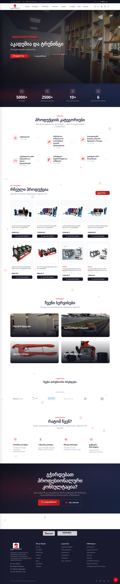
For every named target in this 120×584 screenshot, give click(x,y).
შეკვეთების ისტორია (92, 549)
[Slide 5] (61, 54)
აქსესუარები (64, 558)
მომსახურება (45, 6)
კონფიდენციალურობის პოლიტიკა (96, 566)
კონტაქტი (85, 6)
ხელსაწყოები (65, 555)
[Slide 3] (57, 54)
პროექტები (72, 6)
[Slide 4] (59, 54)
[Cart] (104, 6)
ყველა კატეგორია (66, 561)
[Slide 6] (65, 54)
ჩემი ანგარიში (90, 547)
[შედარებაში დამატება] (31, 206)
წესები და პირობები (92, 563)
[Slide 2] (55, 54)
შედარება (89, 555)
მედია (79, 6)
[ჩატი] (115, 579)
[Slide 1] (53, 54)
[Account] (108, 6)
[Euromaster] (14, 6)
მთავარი (27, 6)
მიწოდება (89, 558)
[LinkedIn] (104, 580)
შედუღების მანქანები (67, 547)
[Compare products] (101, 6)
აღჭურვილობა (65, 552)
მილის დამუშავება (66, 549)
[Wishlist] (98, 6)
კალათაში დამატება (23, 236)
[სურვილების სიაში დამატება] (31, 202)
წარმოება (54, 6)
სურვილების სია (91, 552)
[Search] (95, 6)
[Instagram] (100, 580)
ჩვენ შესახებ (39, 563)
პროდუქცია (35, 6)
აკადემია (63, 6)
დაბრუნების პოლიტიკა (93, 561)
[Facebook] (96, 580)
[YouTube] (108, 580)
